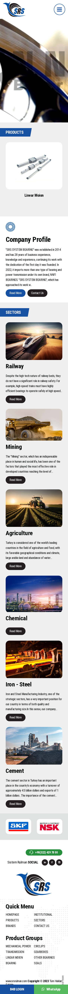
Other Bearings (44, 957)
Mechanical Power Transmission (18, 949)
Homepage (12, 914)
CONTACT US (41, 926)
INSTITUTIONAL (43, 914)
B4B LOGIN (17, 989)
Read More (15, 293)
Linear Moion (14, 957)
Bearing (11, 963)
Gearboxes (41, 952)
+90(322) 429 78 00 (46, 852)
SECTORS (39, 920)
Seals (38, 963)
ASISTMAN (62, 981)
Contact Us (37, 293)
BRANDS (10, 926)
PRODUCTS (12, 920)
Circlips (39, 946)
